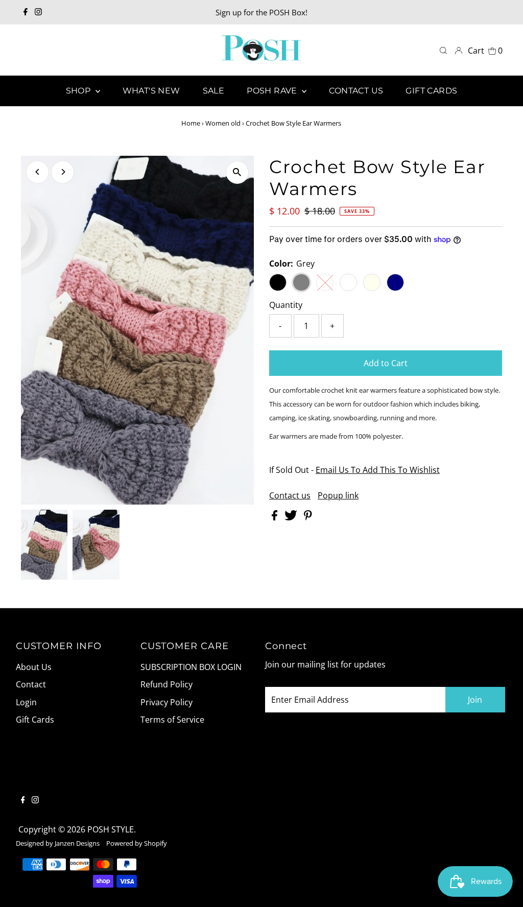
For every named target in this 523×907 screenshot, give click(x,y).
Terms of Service (172, 719)
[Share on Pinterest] (308, 517)
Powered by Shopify (136, 843)
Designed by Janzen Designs (58, 843)
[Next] (62, 171)
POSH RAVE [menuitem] (273, 91)
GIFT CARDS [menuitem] (431, 91)
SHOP (79, 91)
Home (190, 123)
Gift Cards (35, 719)
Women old (223, 123)
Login (26, 702)
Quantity (285, 305)
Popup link (338, 495)
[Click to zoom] (237, 172)
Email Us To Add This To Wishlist (378, 469)
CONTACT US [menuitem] (356, 91)
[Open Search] (443, 50)
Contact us (290, 495)
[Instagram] (38, 12)
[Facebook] (25, 12)
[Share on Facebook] (275, 517)
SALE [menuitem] (214, 91)
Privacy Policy (166, 702)
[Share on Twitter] (291, 517)
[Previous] (37, 171)
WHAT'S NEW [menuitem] (151, 91)
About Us (34, 667)
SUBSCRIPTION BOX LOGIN (191, 667)
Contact (31, 684)
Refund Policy (166, 684)
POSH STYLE (110, 829)
